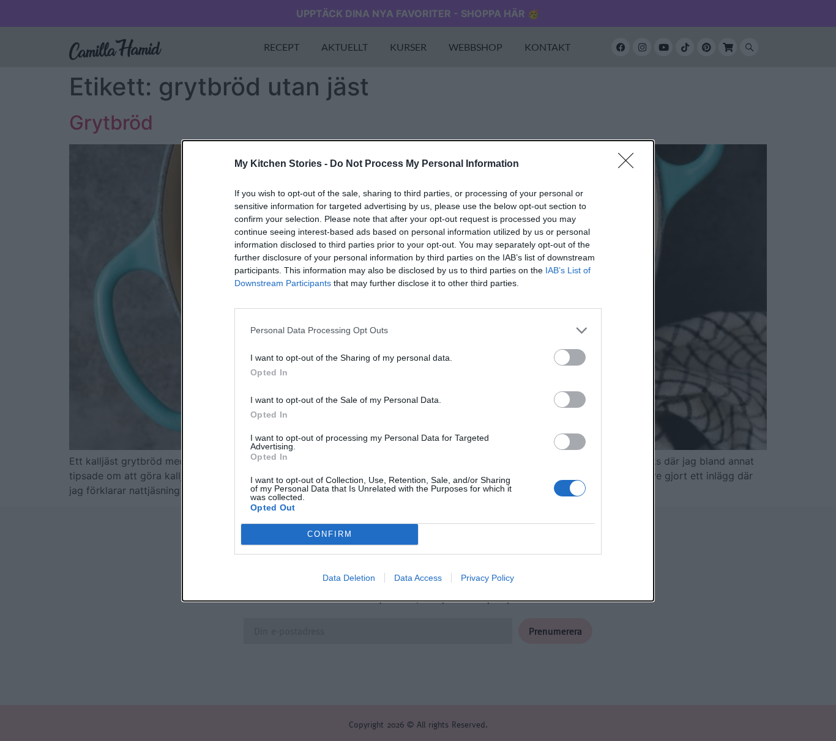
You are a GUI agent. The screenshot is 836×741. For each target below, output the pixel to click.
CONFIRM (330, 534)
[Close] (629, 164)
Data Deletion (349, 578)
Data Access (418, 578)
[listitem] (418, 330)
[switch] (570, 357)
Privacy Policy (487, 578)
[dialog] (418, 371)
